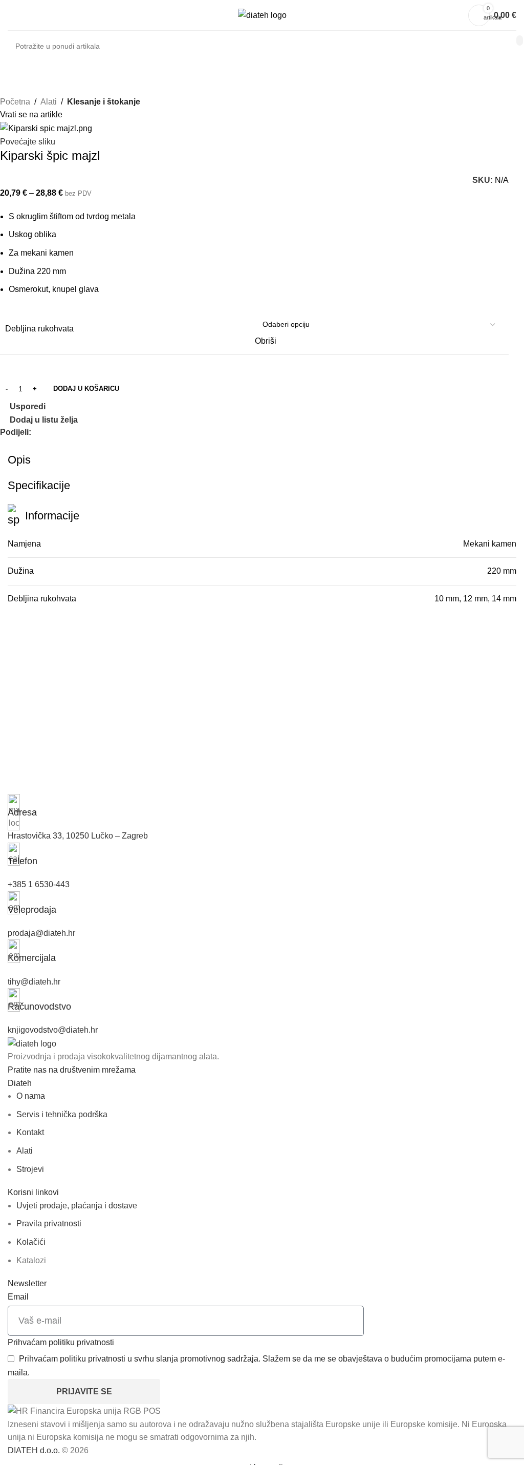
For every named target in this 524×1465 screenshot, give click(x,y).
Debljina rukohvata (39, 328)
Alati (48, 101)
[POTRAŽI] (519, 40)
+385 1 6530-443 (39, 884)
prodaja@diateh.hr (41, 933)
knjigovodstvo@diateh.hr (53, 1030)
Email (18, 1296)
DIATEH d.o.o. (34, 1450)
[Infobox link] (262, 806)
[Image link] (32, 1043)
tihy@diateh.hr (34, 981)
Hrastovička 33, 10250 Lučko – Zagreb (78, 835)
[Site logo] (262, 14)
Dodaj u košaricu (86, 388)
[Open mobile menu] (12, 15)
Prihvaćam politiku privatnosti (61, 1342)
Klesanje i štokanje (103, 101)
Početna (15, 101)
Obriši (265, 341)
